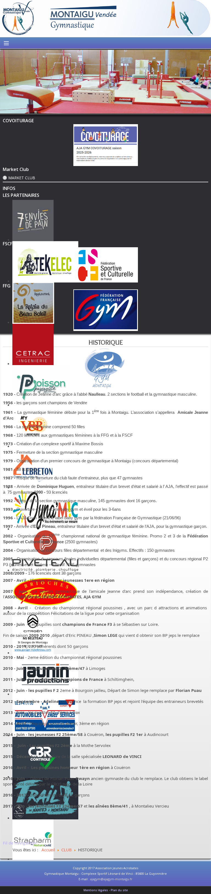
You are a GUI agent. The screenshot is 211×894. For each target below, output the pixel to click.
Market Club (21, 177)
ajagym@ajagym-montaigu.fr (111, 879)
